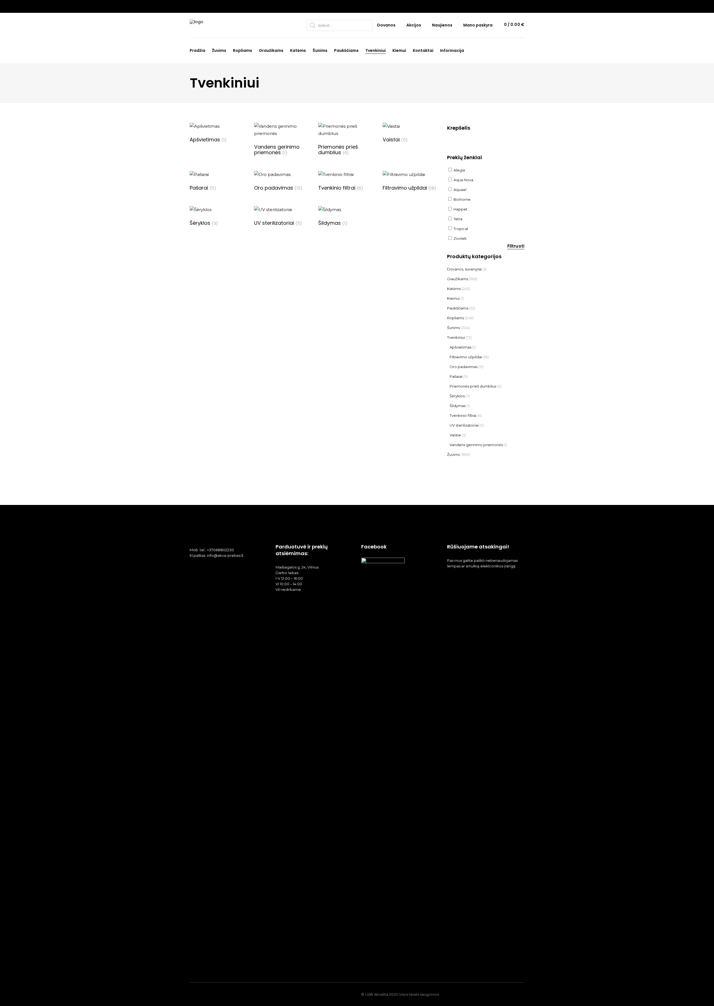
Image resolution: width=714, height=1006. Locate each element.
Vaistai (455, 435)
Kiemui (453, 298)
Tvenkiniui (456, 337)
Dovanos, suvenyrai (464, 269)
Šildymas (457, 405)
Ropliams (455, 318)
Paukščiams (457, 308)
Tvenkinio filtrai (463, 415)
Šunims (453, 327)
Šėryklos (457, 396)
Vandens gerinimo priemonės (476, 444)
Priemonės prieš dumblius (473, 386)
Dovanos (386, 25)
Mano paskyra (478, 25)
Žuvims (453, 454)
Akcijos (413, 25)
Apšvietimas (460, 347)
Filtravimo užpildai (466, 357)
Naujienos (442, 25)
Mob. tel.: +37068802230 (212, 550)
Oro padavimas (463, 366)
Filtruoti (515, 246)
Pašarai (456, 376)
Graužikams (457, 279)
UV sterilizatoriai (464, 425)
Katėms (454, 288)
